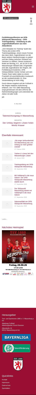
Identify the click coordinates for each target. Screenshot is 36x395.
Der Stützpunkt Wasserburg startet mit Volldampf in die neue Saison (23, 192)
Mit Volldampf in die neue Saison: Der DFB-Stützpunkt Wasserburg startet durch (24, 179)
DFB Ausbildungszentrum (11, 18)
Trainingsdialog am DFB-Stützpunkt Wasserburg (23, 166)
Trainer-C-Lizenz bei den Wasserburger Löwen (23, 155)
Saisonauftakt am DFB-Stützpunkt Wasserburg (23, 203)
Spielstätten (6, 388)
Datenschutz (6, 385)
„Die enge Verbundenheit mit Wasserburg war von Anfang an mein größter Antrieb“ (24, 144)
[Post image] (7, 144)
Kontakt (4, 379)
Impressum (5, 382)
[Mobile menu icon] (33, 6)
